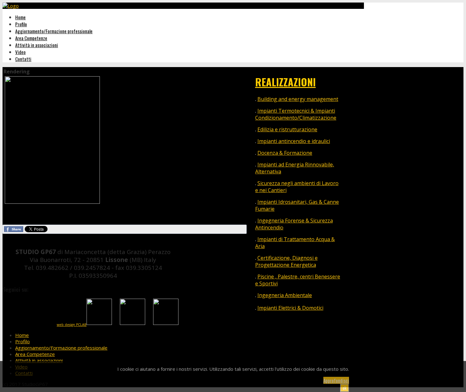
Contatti (23, 58)
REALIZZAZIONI (285, 81)
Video (20, 51)
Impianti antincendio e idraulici (293, 141)
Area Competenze (31, 37)
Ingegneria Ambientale (284, 295)
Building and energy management (297, 99)
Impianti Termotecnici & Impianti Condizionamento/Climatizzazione (295, 114)
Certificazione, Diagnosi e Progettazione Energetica (286, 261)
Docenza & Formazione (284, 152)
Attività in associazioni (36, 44)
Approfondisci (336, 380)
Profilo (21, 24)
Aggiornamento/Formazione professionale (54, 31)
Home (20, 17)
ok (344, 388)
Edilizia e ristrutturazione (287, 129)
